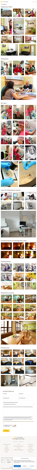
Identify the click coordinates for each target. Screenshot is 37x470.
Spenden (6, 451)
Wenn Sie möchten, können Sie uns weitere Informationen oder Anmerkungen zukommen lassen (18, 406)
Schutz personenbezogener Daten (27, 468)
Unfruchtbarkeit (6, 449)
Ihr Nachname (21, 393)
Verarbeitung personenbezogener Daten (7, 468)
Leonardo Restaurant (30, 449)
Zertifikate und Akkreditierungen (18, 449)
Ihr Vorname (5, 393)
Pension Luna (30, 451)
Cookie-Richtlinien (20, 468)
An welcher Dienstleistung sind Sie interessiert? (10, 402)
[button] (33, 1)
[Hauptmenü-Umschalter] (36, 2)
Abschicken (6, 430)
